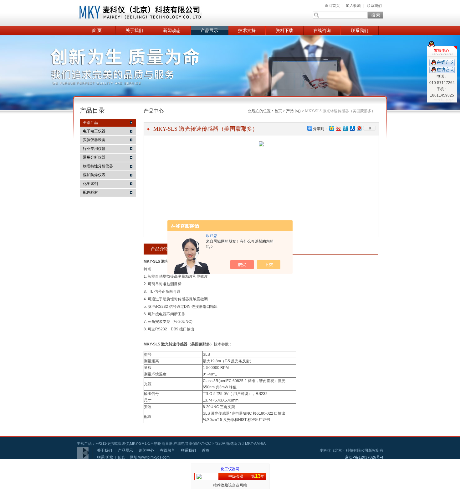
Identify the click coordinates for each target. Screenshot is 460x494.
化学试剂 (90, 183)
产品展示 (209, 30)
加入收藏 (353, 5)
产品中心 (293, 111)
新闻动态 (172, 30)
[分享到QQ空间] (331, 128)
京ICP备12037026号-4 (364, 457)
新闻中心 (146, 450)
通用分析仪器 (94, 157)
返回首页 (332, 5)
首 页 (97, 30)
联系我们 (374, 5)
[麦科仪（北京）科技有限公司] (139, 13)
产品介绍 (159, 248)
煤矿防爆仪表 (94, 175)
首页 (278, 111)
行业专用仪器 (94, 148)
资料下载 (284, 30)
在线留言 (167, 450)
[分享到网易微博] (358, 128)
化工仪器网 (230, 469)
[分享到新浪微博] (338, 128)
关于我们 (134, 30)
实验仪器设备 (94, 140)
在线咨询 (322, 30)
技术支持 (247, 30)
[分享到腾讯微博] (345, 128)
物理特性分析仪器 (98, 166)
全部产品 (90, 122)
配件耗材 (90, 192)
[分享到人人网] (352, 128)
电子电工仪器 (94, 131)
